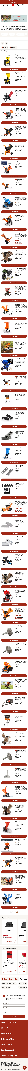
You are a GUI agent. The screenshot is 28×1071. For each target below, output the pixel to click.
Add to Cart (9, 941)
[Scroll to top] (25, 1068)
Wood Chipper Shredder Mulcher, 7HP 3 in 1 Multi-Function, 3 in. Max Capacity (21, 199)
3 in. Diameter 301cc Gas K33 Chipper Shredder (20, 591)
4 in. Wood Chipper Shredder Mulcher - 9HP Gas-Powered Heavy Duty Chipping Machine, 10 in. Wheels (20, 110)
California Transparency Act (17, 1061)
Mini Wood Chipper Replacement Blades (19, 466)
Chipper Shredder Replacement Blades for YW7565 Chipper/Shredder (20, 431)
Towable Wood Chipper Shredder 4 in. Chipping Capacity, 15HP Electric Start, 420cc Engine (21, 788)
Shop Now (13, 2)
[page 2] (17, 912)
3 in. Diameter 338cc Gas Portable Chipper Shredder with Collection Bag (20, 74)
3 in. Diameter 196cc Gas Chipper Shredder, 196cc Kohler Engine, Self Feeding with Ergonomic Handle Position (21, 288)
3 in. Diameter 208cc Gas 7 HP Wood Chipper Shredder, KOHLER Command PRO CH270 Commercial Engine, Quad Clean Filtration (21, 342)
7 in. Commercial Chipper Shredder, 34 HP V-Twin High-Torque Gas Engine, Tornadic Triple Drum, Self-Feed (21, 252)
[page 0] (11, 912)
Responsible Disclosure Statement (8, 1063)
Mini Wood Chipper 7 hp (20, 893)
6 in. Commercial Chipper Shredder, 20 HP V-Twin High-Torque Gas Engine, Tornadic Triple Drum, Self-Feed (21, 574)
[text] (20, 29)
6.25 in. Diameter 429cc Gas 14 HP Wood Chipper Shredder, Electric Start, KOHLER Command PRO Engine (21, 877)
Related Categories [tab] (10, 979)
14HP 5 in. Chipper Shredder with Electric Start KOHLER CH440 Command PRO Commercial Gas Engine (20, 610)
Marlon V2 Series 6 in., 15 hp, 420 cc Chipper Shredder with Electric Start (20, 378)
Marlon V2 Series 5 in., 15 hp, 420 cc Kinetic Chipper (20, 858)
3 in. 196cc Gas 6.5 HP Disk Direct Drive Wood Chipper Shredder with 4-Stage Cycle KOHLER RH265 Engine (21, 681)
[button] (16, 2)
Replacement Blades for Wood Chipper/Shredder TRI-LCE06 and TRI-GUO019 (21, 521)
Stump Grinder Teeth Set (19, 484)
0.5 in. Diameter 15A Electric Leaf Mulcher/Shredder (21, 449)
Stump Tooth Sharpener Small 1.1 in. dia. (21, 627)
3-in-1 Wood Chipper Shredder (19, 555)
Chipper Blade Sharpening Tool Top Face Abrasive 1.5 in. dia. (21, 645)
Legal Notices (4, 1062)
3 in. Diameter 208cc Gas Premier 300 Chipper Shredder (21, 823)
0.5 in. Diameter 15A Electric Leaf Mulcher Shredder (21, 323)
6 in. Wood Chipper (19, 180)
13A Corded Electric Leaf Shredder (20, 395)
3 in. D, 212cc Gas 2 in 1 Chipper (20, 840)
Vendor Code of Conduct (6, 1066)
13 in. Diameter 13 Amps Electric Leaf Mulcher (20, 716)
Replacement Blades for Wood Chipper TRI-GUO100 (21, 538)
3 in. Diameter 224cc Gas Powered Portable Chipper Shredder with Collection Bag (21, 56)
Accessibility (10, 1062)
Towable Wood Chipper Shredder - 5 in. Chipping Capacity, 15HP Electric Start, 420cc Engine (21, 306)
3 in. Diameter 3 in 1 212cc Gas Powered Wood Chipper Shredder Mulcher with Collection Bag (20, 360)
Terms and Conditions (5, 1061)
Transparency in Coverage (6, 1065)
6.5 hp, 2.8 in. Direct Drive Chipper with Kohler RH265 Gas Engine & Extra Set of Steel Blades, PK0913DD (21, 234)
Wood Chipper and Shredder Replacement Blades (20, 413)
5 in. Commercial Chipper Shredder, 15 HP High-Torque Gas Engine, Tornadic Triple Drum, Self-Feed (21, 805)
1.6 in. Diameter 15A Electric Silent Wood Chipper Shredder (20, 270)
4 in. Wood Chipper (19, 162)
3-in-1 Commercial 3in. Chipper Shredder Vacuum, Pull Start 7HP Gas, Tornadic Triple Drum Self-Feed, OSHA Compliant (20, 734)
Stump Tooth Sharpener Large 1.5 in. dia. (21, 751)
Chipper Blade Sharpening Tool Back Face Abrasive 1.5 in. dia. (20, 770)
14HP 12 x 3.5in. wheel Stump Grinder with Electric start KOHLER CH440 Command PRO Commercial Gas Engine (21, 503)
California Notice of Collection (18, 1066)
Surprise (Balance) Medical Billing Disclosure (10, 1064)
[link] (7, 28)
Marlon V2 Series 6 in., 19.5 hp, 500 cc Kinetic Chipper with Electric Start (21, 128)
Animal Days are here (14, 1)
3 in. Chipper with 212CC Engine (20, 91)
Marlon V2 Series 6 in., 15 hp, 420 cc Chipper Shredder (20, 145)
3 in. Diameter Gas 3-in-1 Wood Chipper (21, 662)
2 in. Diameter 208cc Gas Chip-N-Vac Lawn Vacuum (20, 698)
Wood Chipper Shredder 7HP (20, 216)
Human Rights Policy (17, 1065)
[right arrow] (26, 34)
